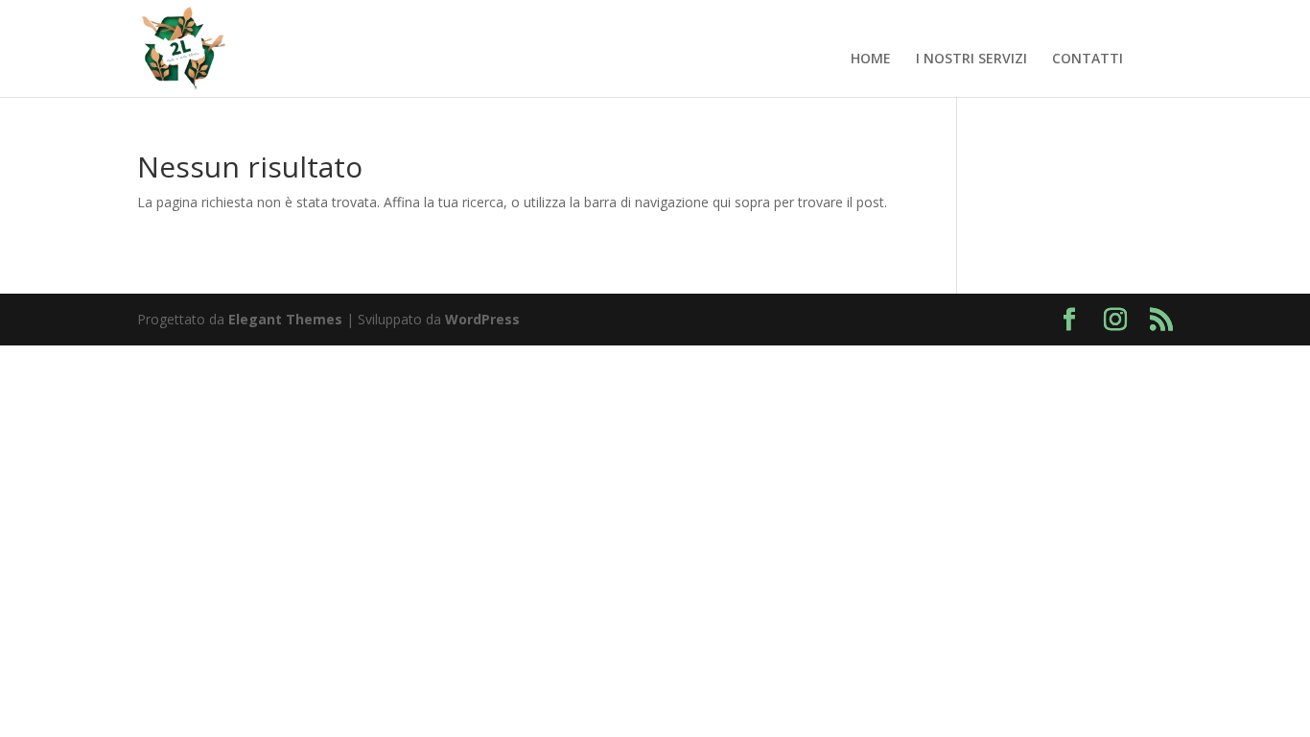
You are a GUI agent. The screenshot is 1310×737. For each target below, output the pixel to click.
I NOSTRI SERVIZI (971, 59)
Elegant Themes (285, 319)
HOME (871, 59)
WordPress (482, 319)
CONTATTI (1087, 59)
